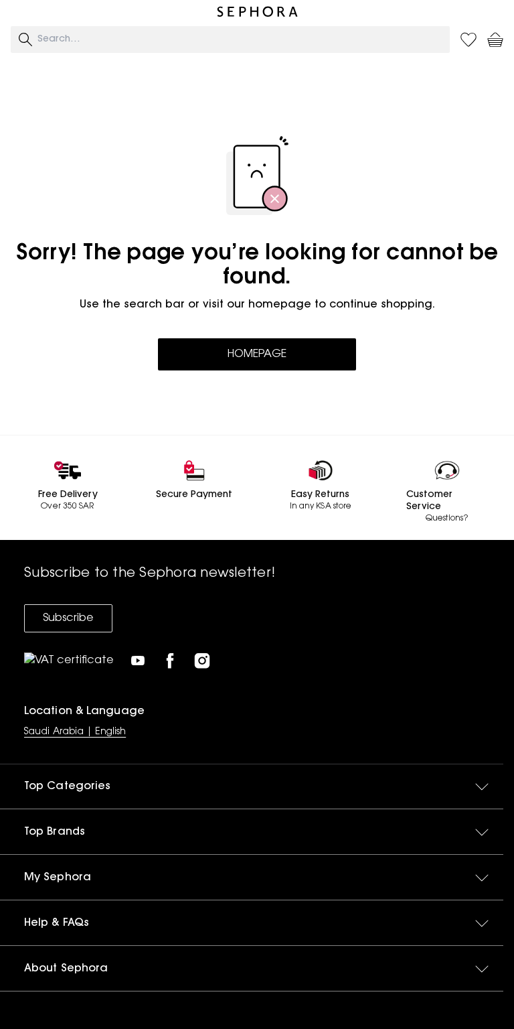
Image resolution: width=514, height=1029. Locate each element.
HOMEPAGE (257, 354)
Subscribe (68, 618)
